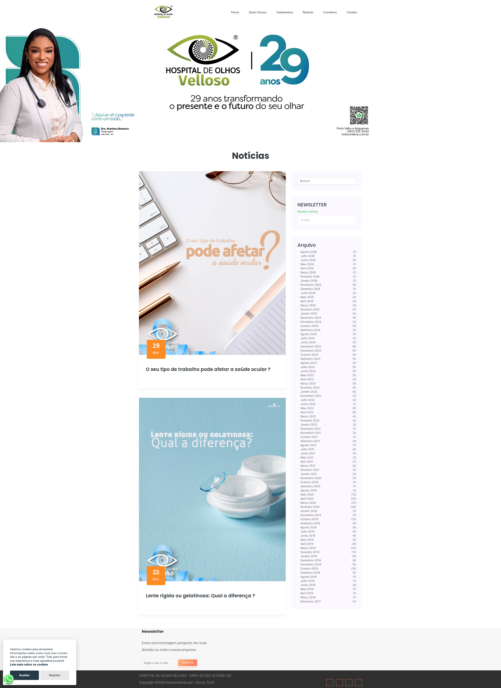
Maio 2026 (307, 264)
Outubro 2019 (309, 519)
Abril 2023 (307, 379)
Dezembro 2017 (310, 601)
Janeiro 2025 (308, 313)
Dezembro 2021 (310, 428)
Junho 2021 (307, 453)
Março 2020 (308, 502)
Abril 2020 (307, 498)
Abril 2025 (307, 301)
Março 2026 (308, 272)
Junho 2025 (308, 293)
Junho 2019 (307, 535)
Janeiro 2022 (308, 424)
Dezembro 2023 (310, 346)
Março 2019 (308, 548)
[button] (37, 83)
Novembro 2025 (310, 284)
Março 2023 (308, 383)
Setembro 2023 (310, 358)
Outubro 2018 (309, 568)
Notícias (308, 12)
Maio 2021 (307, 457)
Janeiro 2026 (308, 280)
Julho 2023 (307, 367)
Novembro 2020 (310, 478)
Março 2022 (308, 416)
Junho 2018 (307, 585)
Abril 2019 (306, 543)
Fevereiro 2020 (310, 506)
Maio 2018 (307, 589)
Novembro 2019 (310, 515)
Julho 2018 (307, 580)
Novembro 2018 (310, 564)
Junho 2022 (307, 404)
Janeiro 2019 (308, 556)
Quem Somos (258, 12)
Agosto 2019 (308, 527)
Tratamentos (284, 12)
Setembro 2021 (310, 441)
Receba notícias (307, 211)
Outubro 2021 (309, 436)
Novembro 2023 (310, 350)
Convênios (330, 12)
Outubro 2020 (309, 482)
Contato (352, 12)
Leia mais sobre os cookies (29, 664)
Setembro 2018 (310, 572)
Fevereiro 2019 (309, 552)
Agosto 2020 (308, 490)
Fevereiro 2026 (310, 276)
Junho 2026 (308, 260)
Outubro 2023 (309, 354)
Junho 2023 (308, 371)
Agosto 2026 (308, 251)
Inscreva (187, 662)
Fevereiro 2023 (310, 387)
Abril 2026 (307, 268)
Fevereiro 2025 (310, 309)
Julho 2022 (307, 399)
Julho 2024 (307, 338)
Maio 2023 (307, 375)
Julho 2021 (307, 449)
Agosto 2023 (308, 362)
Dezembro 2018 (310, 560)
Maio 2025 (307, 297)
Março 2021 (307, 465)
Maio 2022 (307, 408)
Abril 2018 (306, 593)
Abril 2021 (306, 461)
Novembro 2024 (310, 321)
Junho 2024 (308, 342)
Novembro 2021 (310, 432)
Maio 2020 (307, 494)
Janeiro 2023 (308, 391)
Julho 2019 (307, 531)
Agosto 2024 (308, 334)
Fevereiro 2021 (309, 469)
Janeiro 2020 (308, 511)
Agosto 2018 (308, 576)
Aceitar (24, 675)
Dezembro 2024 (310, 317)
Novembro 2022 (310, 395)
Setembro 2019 (310, 523)
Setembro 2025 (310, 288)
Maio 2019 (307, 539)
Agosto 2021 (308, 445)
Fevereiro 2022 (309, 420)
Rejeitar (54, 675)
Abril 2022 (306, 412)
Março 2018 (308, 597)
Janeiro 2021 (308, 474)
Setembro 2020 (310, 486)
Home (235, 12)
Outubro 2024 (309, 325)
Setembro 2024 (310, 330)
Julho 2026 (307, 256)
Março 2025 (308, 305)
